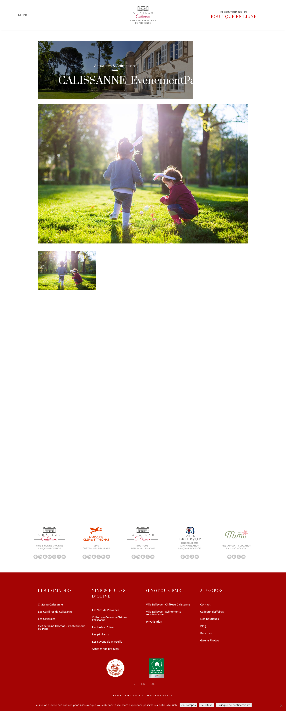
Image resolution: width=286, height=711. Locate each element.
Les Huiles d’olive (103, 627)
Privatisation (154, 621)
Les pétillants (100, 634)
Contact (205, 604)
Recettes (206, 633)
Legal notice (125, 695)
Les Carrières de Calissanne (55, 611)
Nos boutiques (209, 619)
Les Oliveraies (46, 619)
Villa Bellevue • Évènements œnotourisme (163, 613)
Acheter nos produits (105, 649)
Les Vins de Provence (105, 610)
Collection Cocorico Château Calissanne (110, 619)
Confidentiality (157, 695)
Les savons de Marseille (107, 641)
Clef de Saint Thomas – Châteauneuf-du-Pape (62, 628)
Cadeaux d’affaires (212, 611)
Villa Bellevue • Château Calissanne (168, 604)
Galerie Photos (209, 640)
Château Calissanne (50, 604)
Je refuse (206, 705)
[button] (49, 542)
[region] (143, 542)
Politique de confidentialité (234, 705)
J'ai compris (188, 705)
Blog (203, 626)
